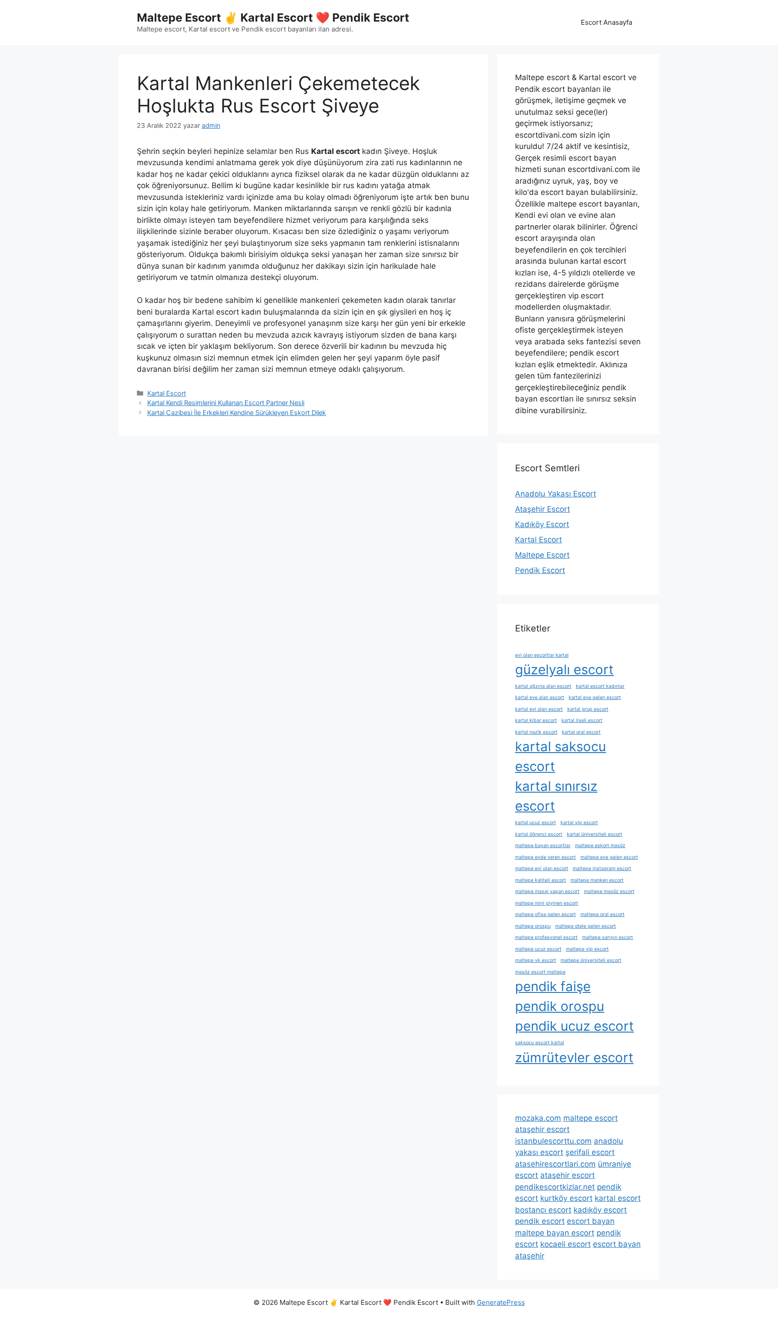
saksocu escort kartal (539, 1043)
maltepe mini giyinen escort (546, 903)
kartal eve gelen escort (595, 697)
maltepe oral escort (602, 914)
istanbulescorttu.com (553, 1141)
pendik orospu (559, 1006)
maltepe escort (590, 1118)
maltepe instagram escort (602, 868)
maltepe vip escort (587, 949)
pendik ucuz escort (574, 1026)
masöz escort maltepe (540, 972)
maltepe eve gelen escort (609, 857)
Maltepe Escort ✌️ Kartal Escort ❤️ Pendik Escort (273, 17)
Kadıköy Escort (542, 524)
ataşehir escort (542, 1129)
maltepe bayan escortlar (542, 845)
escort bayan (591, 1221)
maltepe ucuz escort (538, 949)
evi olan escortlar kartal (542, 655)
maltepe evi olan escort (541, 868)
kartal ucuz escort (535, 822)
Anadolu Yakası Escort (555, 493)
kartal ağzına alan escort (543, 686)
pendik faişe (553, 986)
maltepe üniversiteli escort (591, 960)
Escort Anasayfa (606, 22)
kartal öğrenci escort (538, 834)
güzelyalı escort (564, 669)
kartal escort (618, 1198)
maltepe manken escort (597, 880)
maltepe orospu (533, 926)
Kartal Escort (166, 393)
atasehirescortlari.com (555, 1163)
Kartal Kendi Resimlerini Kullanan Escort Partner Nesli (225, 402)
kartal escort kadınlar (600, 686)
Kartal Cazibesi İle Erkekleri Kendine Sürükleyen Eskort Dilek (236, 412)
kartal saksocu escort (560, 756)
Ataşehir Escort (542, 509)
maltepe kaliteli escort (540, 880)
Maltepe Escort (542, 554)
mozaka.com (538, 1118)
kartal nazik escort (536, 732)
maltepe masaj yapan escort (547, 891)
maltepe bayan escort (554, 1232)
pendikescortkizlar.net (555, 1186)
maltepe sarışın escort (607, 937)
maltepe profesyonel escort (546, 937)
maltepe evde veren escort (545, 857)
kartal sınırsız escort (556, 796)
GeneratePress (501, 1302)
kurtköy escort (566, 1198)
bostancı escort (543, 1209)
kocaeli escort (565, 1244)
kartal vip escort (579, 822)
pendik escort (540, 1221)
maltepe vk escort (535, 960)
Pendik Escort (540, 570)
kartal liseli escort (581, 720)
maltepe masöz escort (609, 891)
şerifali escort (590, 1152)
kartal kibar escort (536, 720)
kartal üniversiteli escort (594, 834)
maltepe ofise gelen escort (545, 914)
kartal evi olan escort (539, 709)
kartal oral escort (581, 732)
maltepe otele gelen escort (585, 926)
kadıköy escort (600, 1209)
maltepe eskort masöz (600, 845)
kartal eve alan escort (539, 697)
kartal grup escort (587, 709)
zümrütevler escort (574, 1057)
